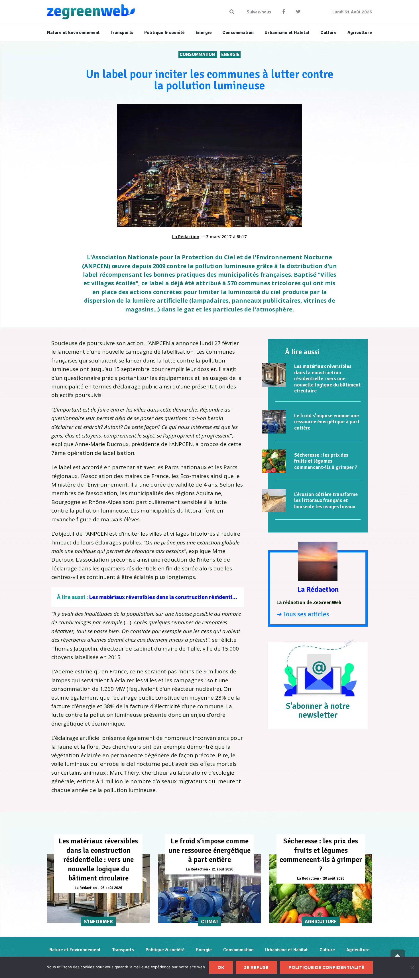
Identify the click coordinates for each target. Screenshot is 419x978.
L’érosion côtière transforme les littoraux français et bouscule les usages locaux (326, 500)
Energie (230, 54)
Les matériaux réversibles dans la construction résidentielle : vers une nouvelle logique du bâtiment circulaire (228, 597)
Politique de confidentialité (326, 967)
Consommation (198, 54)
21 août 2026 (222, 869)
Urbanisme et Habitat (286, 950)
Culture (327, 950)
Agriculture (358, 950)
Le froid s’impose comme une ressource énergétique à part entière (327, 421)
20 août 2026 (333, 878)
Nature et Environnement (75, 950)
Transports (123, 950)
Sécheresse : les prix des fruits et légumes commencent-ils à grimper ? (325, 461)
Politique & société (165, 950)
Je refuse (256, 967)
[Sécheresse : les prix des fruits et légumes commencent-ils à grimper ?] (274, 461)
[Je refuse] (412, 967)
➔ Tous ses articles (302, 614)
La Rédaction (185, 236)
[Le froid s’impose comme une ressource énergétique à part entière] (274, 422)
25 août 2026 (111, 888)
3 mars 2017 (219, 236)
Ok (220, 967)
